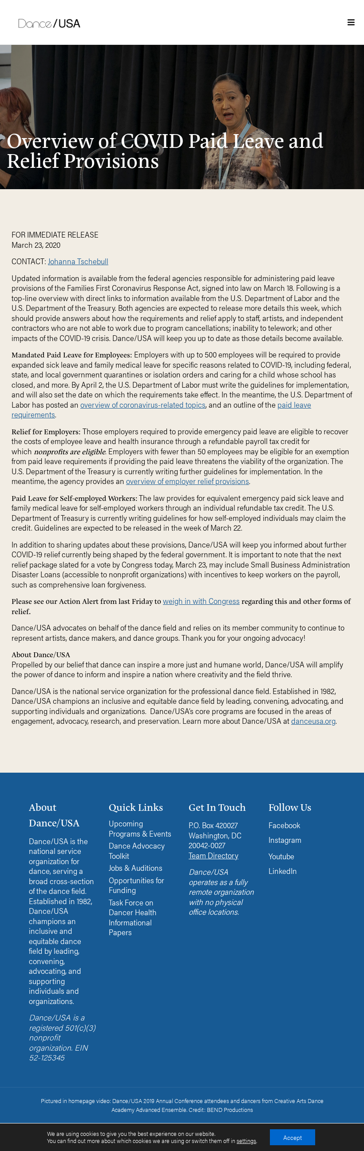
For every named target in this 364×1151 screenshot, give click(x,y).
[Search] (298, 85)
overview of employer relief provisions (187, 480)
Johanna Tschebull (78, 260)
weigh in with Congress (201, 600)
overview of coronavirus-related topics (143, 404)
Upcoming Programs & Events (140, 828)
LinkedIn (283, 870)
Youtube (281, 855)
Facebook (284, 824)
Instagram (285, 839)
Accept (292, 1137)
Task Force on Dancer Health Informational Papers (133, 917)
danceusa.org (313, 720)
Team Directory (213, 855)
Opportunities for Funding (136, 885)
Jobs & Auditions (135, 868)
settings (246, 1140)
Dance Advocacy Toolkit (137, 851)
